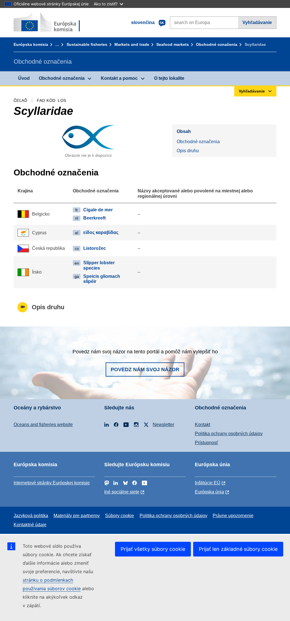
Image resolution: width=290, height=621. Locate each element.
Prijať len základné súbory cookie (238, 549)
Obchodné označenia (216, 44)
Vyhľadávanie (257, 22)
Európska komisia (31, 44)
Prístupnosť (206, 442)
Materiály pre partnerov (77, 515)
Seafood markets (172, 44)
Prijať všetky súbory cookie (153, 549)
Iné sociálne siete (121, 491)
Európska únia (209, 491)
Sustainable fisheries (87, 44)
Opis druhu (188, 150)
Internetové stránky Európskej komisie (52, 482)
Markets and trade (131, 44)
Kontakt (202, 424)
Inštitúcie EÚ (207, 482)
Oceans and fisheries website (43, 424)
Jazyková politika (31, 515)
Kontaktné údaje (30, 524)
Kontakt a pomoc (119, 78)
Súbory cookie (119, 515)
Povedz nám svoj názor (145, 369)
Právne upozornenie (233, 515)
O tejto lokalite (169, 78)
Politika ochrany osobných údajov (229, 433)
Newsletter (163, 424)
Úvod (24, 78)
